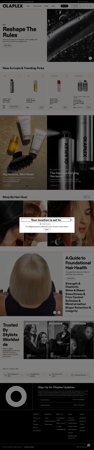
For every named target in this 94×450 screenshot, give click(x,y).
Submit (47, 229)
